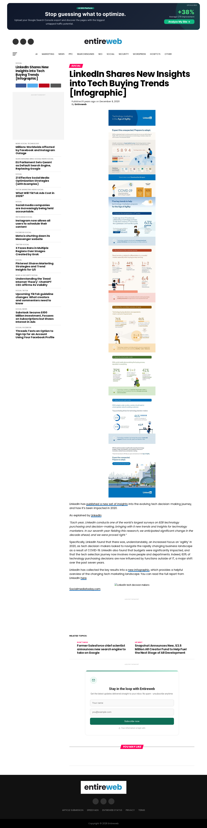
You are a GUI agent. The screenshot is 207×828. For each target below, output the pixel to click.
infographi (141, 570)
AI (36, 54)
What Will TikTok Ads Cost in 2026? (35, 195)
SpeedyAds (93, 810)
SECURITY (124, 54)
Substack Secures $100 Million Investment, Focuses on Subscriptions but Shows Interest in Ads (35, 317)
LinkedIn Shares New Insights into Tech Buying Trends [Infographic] (32, 73)
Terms (141, 810)
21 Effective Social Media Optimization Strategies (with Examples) (32, 181)
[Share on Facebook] (21, 86)
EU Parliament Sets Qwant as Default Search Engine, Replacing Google (34, 165)
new (131, 570)
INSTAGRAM (21, 217)
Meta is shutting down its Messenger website (33, 237)
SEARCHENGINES (85, 54)
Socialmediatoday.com (84, 589)
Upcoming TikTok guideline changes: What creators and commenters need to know (34, 299)
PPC (71, 54)
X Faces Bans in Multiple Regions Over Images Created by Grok (32, 251)
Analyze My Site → (179, 21)
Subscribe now (131, 721)
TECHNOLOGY (33, 143)
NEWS (61, 54)
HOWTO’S (155, 54)
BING (32, 159)
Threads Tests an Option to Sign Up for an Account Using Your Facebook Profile (35, 334)
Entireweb (81, 104)
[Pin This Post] (44, 86)
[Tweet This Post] (32, 86)
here (84, 578)
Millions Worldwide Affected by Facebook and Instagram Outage (35, 150)
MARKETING (48, 54)
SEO (100, 54)
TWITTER (19, 244)
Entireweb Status (112, 810)
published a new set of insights (107, 504)
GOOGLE (38, 159)
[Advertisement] (38, 117)
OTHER (168, 54)
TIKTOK (18, 189)
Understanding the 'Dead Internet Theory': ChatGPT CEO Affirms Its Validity (34, 282)
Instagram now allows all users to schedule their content (33, 223)
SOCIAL (110, 54)
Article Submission (72, 810)
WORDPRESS (139, 54)
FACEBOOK (20, 232)
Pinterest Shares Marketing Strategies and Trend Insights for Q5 (34, 266)
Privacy (130, 810)
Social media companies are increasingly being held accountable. (34, 208)
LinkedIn (96, 515)
